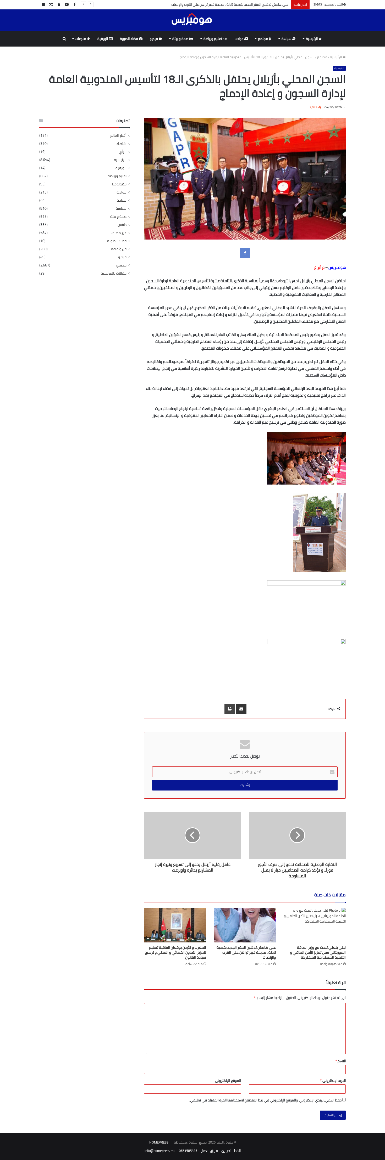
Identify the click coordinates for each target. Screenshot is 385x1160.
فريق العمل (209, 1150)
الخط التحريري (231, 1150)
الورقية (103, 39)
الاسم (341, 1061)
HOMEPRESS (158, 1142)
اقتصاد (121, 143)
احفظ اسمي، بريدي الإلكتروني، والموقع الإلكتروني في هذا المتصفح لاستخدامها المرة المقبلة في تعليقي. (265, 1100)
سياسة (287, 39)
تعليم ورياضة (213, 39)
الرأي (122, 152)
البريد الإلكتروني (333, 1080)
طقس (122, 225)
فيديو (154, 39)
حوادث (239, 39)
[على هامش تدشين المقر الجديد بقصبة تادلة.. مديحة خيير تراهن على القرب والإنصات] (245, 925)
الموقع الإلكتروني (228, 1080)
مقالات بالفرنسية (113, 273)
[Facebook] (245, 253)
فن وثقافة (118, 249)
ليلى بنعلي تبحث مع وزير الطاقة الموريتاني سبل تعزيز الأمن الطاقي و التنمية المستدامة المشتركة (318, 952)
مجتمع (263, 39)
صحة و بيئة (180, 39)
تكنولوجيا (119, 184)
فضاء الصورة (129, 39)
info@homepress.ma (160, 1150)
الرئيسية (312, 39)
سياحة (121, 200)
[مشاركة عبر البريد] (241, 709)
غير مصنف (118, 233)
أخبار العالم (118, 135)
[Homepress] (192, 20)
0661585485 (188, 1150)
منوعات (81, 39)
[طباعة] (229, 709)
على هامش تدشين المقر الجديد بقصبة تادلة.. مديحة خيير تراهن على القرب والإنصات (229, 4)
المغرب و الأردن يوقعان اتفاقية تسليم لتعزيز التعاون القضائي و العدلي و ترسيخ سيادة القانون (175, 952)
